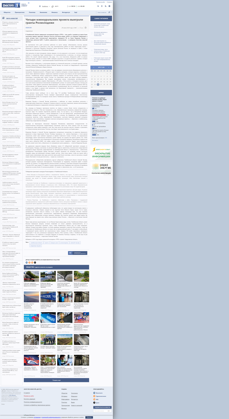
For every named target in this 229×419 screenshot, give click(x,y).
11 (94, 79)
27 (101, 84)
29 (107, 84)
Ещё (75, 12)
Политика (32, 12)
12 (98, 79)
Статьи (3, 404)
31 (91, 87)
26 (98, 84)
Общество (7, 12)
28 (104, 84)
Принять (89, 417)
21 (104, 81)
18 (95, 81)
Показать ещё (56, 380)
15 (107, 79)
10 (91, 79)
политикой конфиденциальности (51, 417)
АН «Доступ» (12, 395)
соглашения (37, 417)
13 (101, 79)
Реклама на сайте (100, 2)
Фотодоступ (66, 12)
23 (110, 81)
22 (107, 81)
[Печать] (85, 28)
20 (101, 81)
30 (110, 84)
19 (98, 81)
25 (95, 84)
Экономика (43, 12)
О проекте (109, 2)
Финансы (55, 12)
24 (91, 84)
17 (91, 81)
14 (104, 79)
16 (110, 79)
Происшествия (19, 12)
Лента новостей (12, 18)
